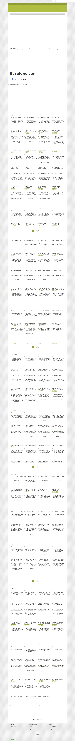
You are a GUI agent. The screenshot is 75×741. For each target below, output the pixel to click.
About (49, 8)
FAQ (58, 8)
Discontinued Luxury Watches (59, 9)
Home (32, 8)
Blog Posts (63, 8)
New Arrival (37, 8)
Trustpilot (37, 734)
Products (43, 8)
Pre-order (50, 9)
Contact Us (54, 8)
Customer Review (42, 9)
